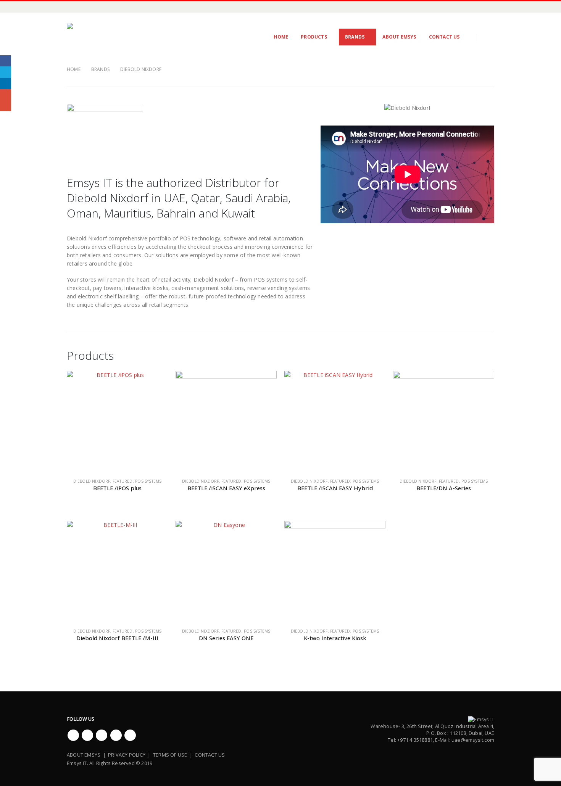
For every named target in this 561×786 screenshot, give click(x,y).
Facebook (73, 735)
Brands (354, 37)
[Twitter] (85, 7)
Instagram (116, 735)
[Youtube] (97, 7)
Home (281, 37)
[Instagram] (110, 7)
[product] (117, 421)
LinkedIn (5, 83)
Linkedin (130, 735)
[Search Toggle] (488, 37)
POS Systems (148, 481)
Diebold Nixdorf (91, 481)
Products (314, 37)
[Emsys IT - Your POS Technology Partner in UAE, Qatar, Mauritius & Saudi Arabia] (115, 37)
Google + (5, 94)
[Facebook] (72, 7)
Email (5, 105)
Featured (123, 481)
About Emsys (399, 37)
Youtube (101, 735)
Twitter (87, 735)
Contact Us (444, 37)
